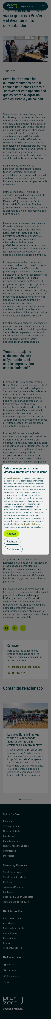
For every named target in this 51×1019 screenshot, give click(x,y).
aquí (41, 527)
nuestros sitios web (16, 478)
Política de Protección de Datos (25, 524)
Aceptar (11, 533)
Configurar (13, 549)
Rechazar (12, 541)
